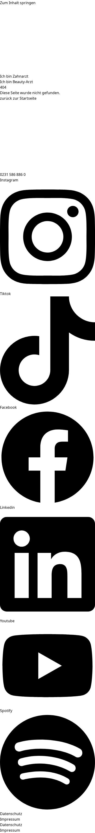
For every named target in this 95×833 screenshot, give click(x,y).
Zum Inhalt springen (18, 2)
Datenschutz (11, 813)
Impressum (10, 819)
